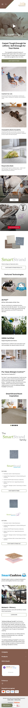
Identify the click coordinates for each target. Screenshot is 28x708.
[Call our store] (15, 705)
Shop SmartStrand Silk (14, 543)
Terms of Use (17, 699)
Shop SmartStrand (14, 61)
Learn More (14, 614)
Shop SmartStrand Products (13, 267)
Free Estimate (7, 705)
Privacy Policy (10, 699)
